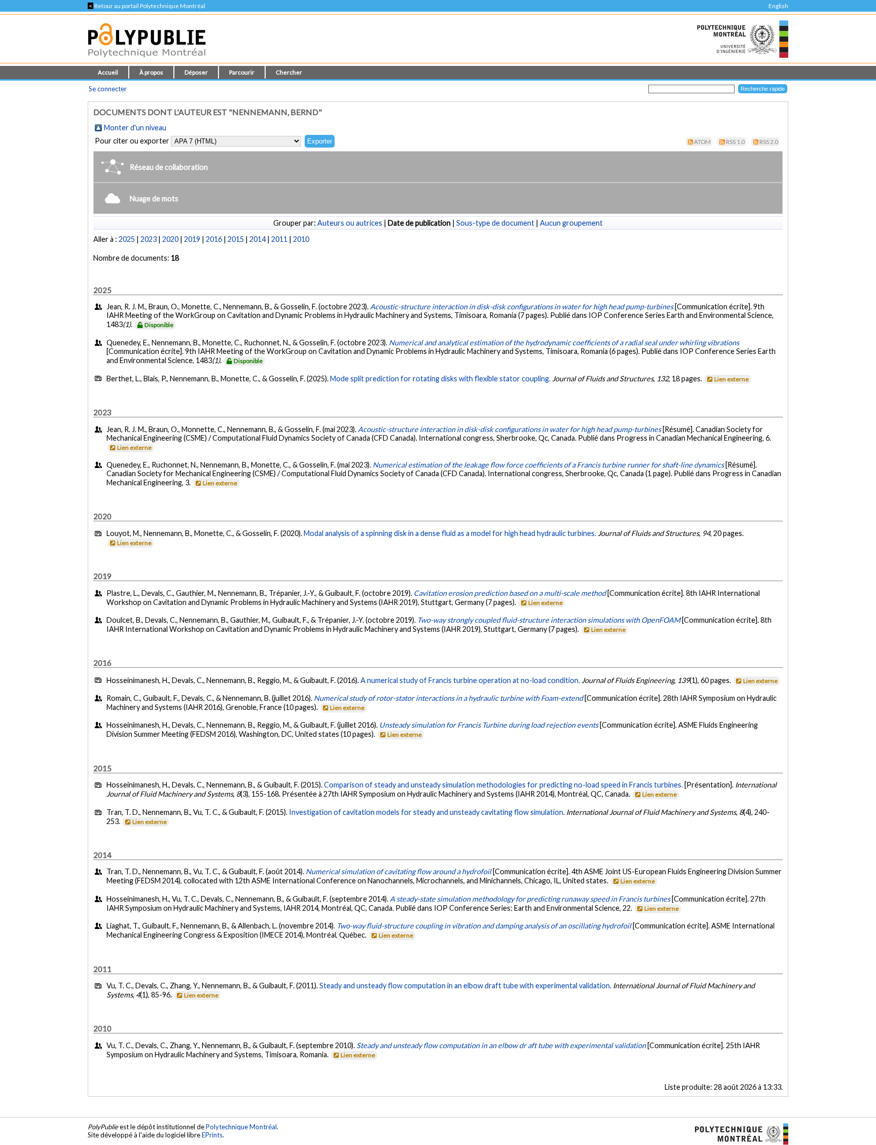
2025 (127, 239)
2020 (170, 239)
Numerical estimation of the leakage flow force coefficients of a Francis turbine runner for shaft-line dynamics (548, 464)
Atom (702, 141)
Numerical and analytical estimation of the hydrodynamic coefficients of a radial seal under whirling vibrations (564, 342)
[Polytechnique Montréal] (737, 1133)
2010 (301, 239)
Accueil (108, 72)
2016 (214, 239)
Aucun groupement (571, 223)
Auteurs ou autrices (349, 223)
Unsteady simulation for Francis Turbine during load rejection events (488, 725)
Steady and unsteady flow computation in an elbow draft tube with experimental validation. (465, 985)
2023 (148, 239)
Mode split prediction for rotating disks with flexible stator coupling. (440, 378)
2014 (257, 239)
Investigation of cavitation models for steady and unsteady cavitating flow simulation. (427, 812)
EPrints (212, 1135)
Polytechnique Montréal (241, 1127)
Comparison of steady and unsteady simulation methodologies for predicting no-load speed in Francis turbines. (503, 784)
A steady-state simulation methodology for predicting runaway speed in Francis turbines (530, 898)
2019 (192, 239)
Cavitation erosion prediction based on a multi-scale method (510, 593)
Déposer (196, 72)
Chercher (289, 72)
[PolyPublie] (147, 60)
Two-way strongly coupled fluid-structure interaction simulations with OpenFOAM (548, 620)
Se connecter (108, 89)
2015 (236, 239)
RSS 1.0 (735, 141)
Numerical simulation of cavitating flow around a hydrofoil (398, 871)
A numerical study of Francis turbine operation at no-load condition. (470, 680)
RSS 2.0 (768, 141)
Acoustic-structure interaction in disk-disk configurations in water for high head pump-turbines (521, 306)
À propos (151, 72)
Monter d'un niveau (135, 127)
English (778, 6)
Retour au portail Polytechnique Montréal (146, 6)
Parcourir (241, 72)
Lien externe (731, 379)
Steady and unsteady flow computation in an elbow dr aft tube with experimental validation (501, 1045)
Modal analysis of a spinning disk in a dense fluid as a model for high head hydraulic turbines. (450, 533)
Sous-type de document (495, 223)
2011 (279, 239)
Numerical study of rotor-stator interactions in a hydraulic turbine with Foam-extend (448, 698)
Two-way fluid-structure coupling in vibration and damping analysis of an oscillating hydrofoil (484, 925)
